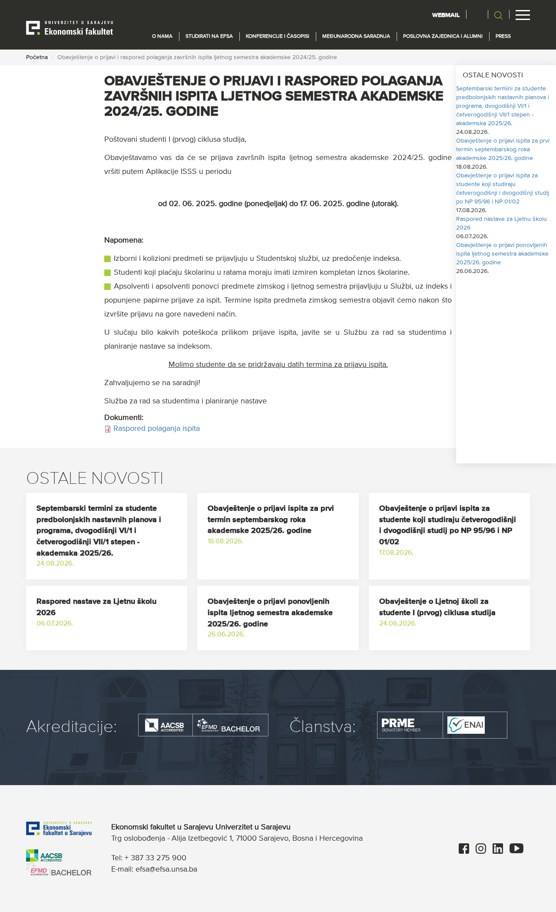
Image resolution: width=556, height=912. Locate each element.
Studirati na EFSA (209, 36)
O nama (162, 36)
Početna (37, 57)
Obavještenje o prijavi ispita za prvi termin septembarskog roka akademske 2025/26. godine (502, 149)
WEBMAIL (446, 15)
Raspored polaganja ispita (156, 429)
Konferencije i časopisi (277, 36)
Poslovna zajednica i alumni (443, 36)
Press (503, 36)
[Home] (69, 27)
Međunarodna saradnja (356, 36)
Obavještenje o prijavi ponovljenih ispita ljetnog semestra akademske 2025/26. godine (502, 254)
